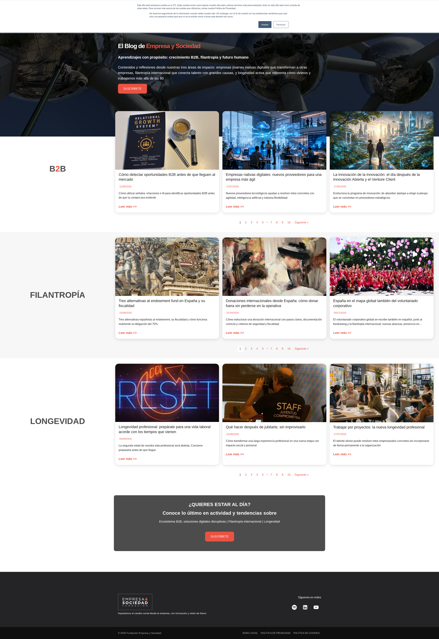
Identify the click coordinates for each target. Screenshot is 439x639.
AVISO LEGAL (250, 633)
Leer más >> (128, 206)
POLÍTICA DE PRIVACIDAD (275, 633)
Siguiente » (302, 222)
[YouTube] (316, 607)
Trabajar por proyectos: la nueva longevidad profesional (379, 427)
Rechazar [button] (281, 24)
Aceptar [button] (265, 24)
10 (288, 222)
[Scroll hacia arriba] (431, 628)
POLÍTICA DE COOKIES (306, 633)
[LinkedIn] (305, 607)
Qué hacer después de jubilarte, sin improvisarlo (265, 427)
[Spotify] (294, 607)
